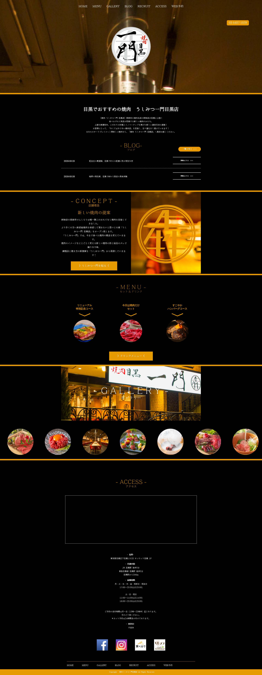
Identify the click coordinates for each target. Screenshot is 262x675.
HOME (83, 6)
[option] (47, 442)
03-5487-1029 (238, 22)
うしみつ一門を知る (94, 265)
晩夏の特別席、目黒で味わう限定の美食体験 (108, 177)
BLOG (129, 6)
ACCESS (160, 6)
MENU (97, 6)
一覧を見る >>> (189, 149)
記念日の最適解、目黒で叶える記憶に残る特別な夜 (111, 161)
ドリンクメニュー (131, 356)
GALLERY (113, 6)
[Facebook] (102, 645)
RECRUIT (144, 6)
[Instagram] (121, 645)
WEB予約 (177, 6)
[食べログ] (140, 645)
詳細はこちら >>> (187, 160)
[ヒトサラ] (159, 645)
